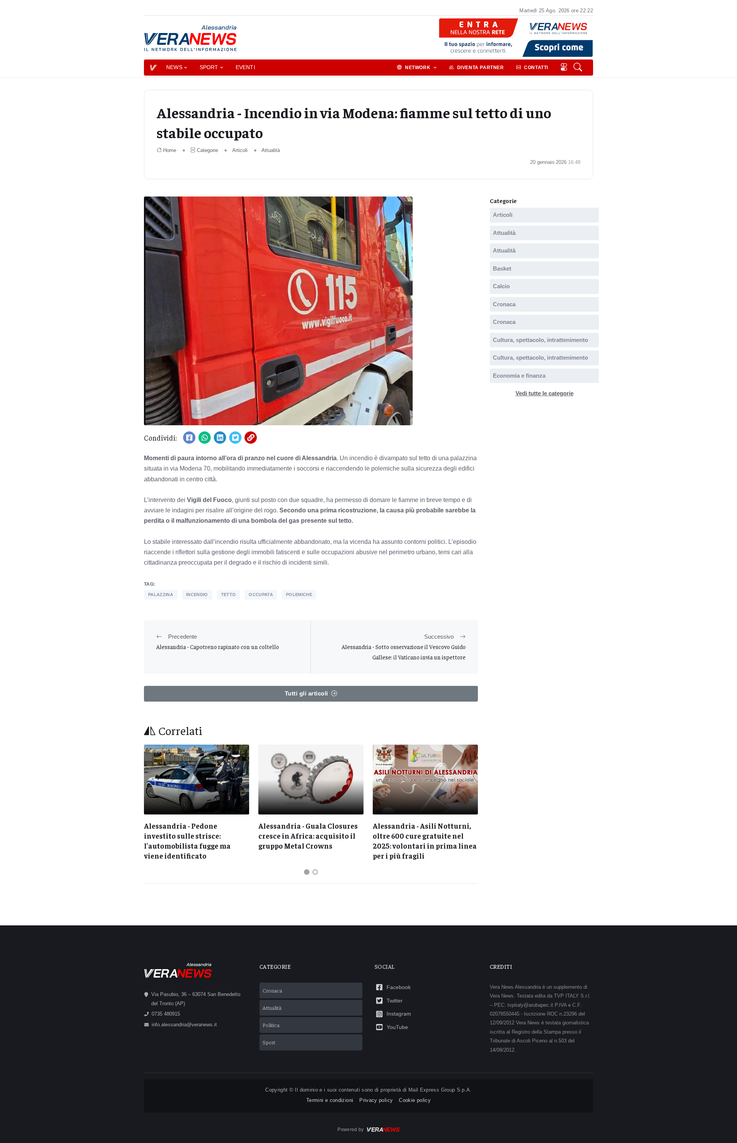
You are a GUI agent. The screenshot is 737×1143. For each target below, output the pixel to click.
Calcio (501, 286)
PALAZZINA (160, 594)
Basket (502, 268)
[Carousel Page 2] (315, 872)
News (174, 67)
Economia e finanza (519, 375)
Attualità (270, 150)
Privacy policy (376, 1100)
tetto (228, 594)
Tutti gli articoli (306, 693)
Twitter (395, 1001)
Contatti (536, 67)
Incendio (197, 594)
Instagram (399, 1014)
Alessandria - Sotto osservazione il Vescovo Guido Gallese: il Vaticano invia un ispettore (404, 651)
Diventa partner (480, 67)
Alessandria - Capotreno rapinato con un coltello (217, 646)
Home (169, 150)
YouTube (397, 1027)
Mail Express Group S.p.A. (440, 1090)
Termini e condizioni (329, 1100)
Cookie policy (415, 1100)
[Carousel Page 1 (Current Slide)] (306, 872)
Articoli (240, 150)
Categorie (207, 150)
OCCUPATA (261, 594)
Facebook (399, 987)
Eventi (245, 67)
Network (418, 67)
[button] (578, 67)
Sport (209, 67)
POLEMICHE (299, 594)
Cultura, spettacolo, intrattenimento (540, 340)
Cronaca (504, 304)
